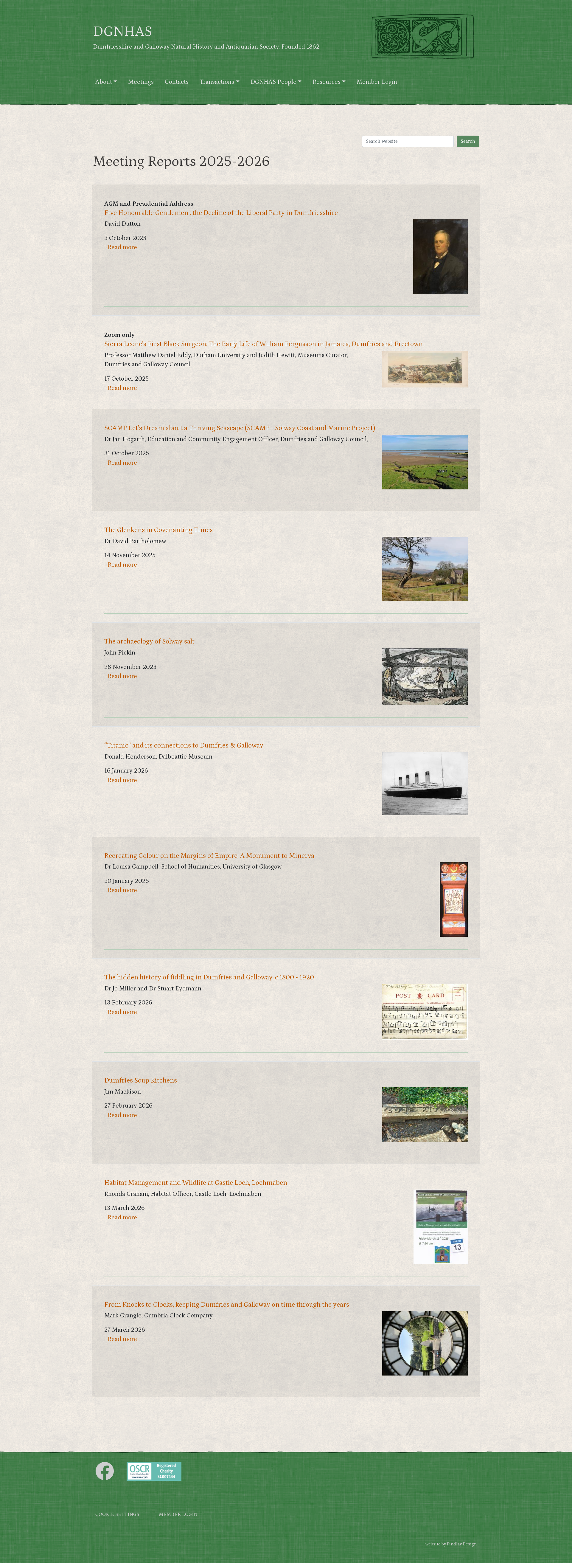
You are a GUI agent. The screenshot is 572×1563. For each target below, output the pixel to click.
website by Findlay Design (451, 1544)
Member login (178, 1514)
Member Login (377, 82)
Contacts (177, 82)
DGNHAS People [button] (273, 82)
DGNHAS (122, 32)
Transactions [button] (217, 82)
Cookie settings (117, 1514)
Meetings (141, 82)
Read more (122, 247)
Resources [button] (327, 82)
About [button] (103, 82)
